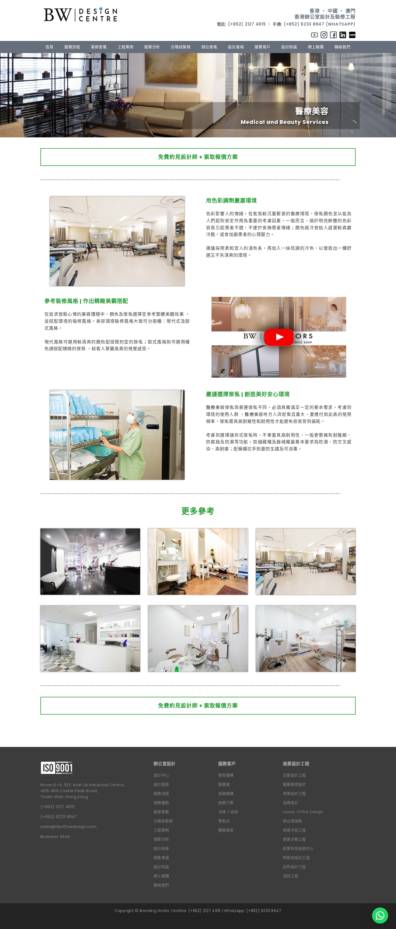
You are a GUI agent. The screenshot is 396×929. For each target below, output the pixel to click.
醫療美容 (215, 407)
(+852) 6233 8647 (58, 816)
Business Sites (55, 836)
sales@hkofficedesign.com (68, 826)
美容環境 (91, 314)
